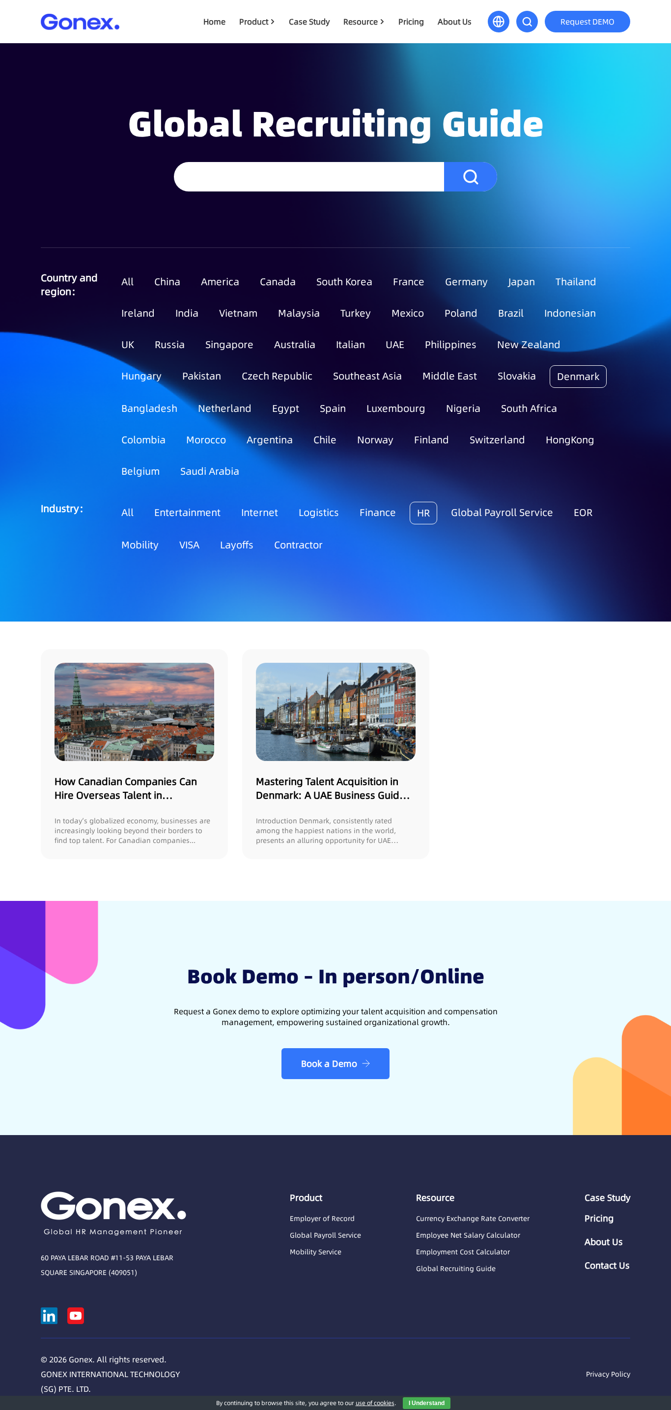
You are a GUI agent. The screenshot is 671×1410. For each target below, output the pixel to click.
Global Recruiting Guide (456, 1269)
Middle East (449, 376)
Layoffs (236, 545)
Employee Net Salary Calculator (468, 1235)
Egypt (285, 408)
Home (214, 21)
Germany (466, 282)
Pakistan (201, 376)
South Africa (529, 408)
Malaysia (299, 313)
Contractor (298, 545)
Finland (431, 440)
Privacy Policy (608, 1374)
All (127, 282)
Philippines (450, 345)
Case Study (309, 21)
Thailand (576, 282)
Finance (378, 512)
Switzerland (497, 440)
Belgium (140, 471)
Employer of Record (322, 1218)
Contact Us (607, 1266)
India (186, 313)
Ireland (138, 313)
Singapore (229, 345)
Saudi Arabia (209, 471)
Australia (294, 345)
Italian (350, 345)
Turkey (355, 313)
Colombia (143, 440)
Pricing (411, 21)
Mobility (140, 545)
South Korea (344, 282)
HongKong (570, 440)
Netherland (225, 408)
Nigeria (463, 408)
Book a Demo (329, 1064)
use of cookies (375, 1403)
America (220, 282)
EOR (583, 512)
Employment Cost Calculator (463, 1252)
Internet (259, 512)
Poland (461, 313)
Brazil (511, 313)
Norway (375, 440)
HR (423, 513)
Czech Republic (277, 376)
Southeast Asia (367, 376)
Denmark (578, 376)
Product (253, 21)
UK (127, 345)
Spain (333, 408)
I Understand (427, 1403)
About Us (455, 21)
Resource (360, 21)
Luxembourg (395, 408)
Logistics (319, 512)
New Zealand (528, 345)
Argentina (270, 440)
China (167, 282)
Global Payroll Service (502, 512)
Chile (324, 440)
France (408, 282)
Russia (170, 345)
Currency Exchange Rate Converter (473, 1218)
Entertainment (187, 512)
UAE (395, 345)
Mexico (407, 313)
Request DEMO (587, 21)
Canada (278, 282)
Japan (521, 282)
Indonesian (570, 313)
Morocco (206, 440)
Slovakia (517, 376)
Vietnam (238, 313)
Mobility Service (315, 1252)
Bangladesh (149, 408)
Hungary (141, 376)
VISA (189, 545)
